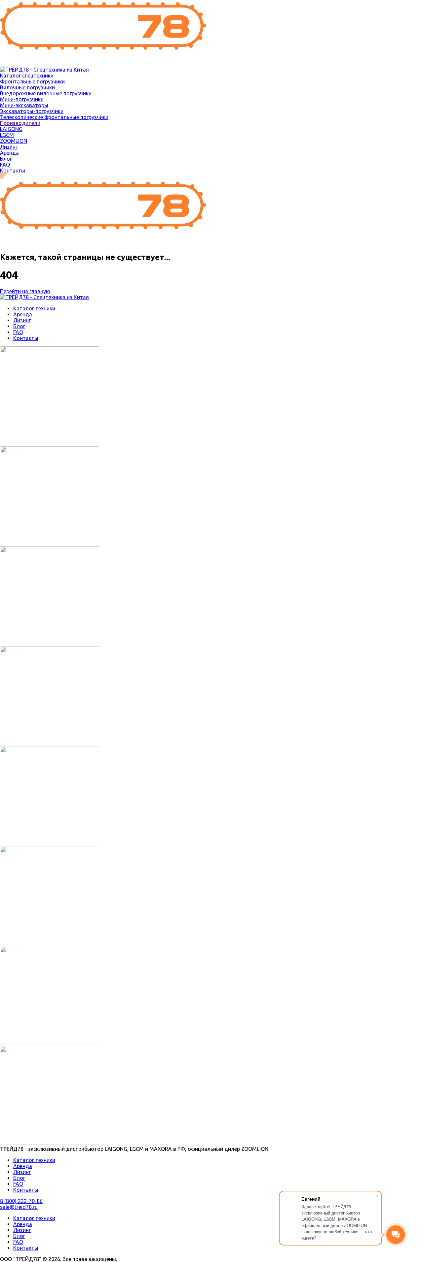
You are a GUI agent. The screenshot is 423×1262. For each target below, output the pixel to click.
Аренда (9, 153)
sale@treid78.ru (19, 1207)
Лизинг (9, 147)
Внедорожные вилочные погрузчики (46, 93)
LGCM (7, 135)
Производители (20, 123)
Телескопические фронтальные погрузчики (54, 117)
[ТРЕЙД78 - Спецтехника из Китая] (103, 64)
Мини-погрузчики (22, 99)
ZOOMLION (13, 141)
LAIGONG (11, 129)
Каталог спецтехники (27, 76)
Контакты (12, 171)
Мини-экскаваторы (24, 105)
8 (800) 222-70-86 (21, 1201)
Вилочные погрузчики (27, 87)
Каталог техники (34, 308)
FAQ (5, 165)
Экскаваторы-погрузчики (31, 111)
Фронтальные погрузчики (32, 81)
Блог (6, 159)
